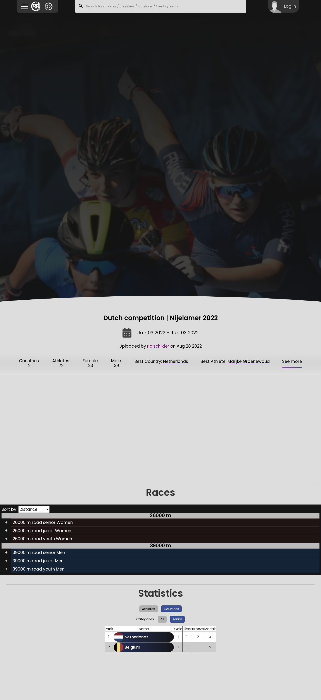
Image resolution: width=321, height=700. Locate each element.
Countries (171, 609)
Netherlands (175, 361)
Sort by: (10, 509)
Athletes (148, 609)
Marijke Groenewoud (249, 361)
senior (177, 619)
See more (292, 361)
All (162, 619)
